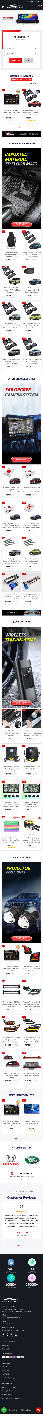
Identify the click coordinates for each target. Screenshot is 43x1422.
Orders (4, 1367)
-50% (24, 90)
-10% (3, 746)
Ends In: (15, 80)
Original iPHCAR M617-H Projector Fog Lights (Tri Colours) (11, 113)
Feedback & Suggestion (11, 1378)
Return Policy (6, 1394)
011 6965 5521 (7, 1324)
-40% (3, 710)
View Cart (5, 1370)
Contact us (6, 1349)
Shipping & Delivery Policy (11, 1398)
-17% (24, 817)
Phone (4, 1321)
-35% (24, 267)
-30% (3, 90)
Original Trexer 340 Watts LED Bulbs (31, 1122)
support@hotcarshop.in (11, 1317)
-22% (3, 817)
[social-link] (3, 1335)
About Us (5, 1345)
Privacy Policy (7, 1391)
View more (34, 84)
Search (14, 60)
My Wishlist (6, 1374)
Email (4, 1315)
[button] (17, 25)
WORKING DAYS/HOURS (10, 1328)
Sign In (32, 1)
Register (38, 1)
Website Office (8, 1306)
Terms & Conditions (9, 1387)
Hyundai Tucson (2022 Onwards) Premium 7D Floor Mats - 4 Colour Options (31, 114)
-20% (24, 231)
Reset (28, 60)
